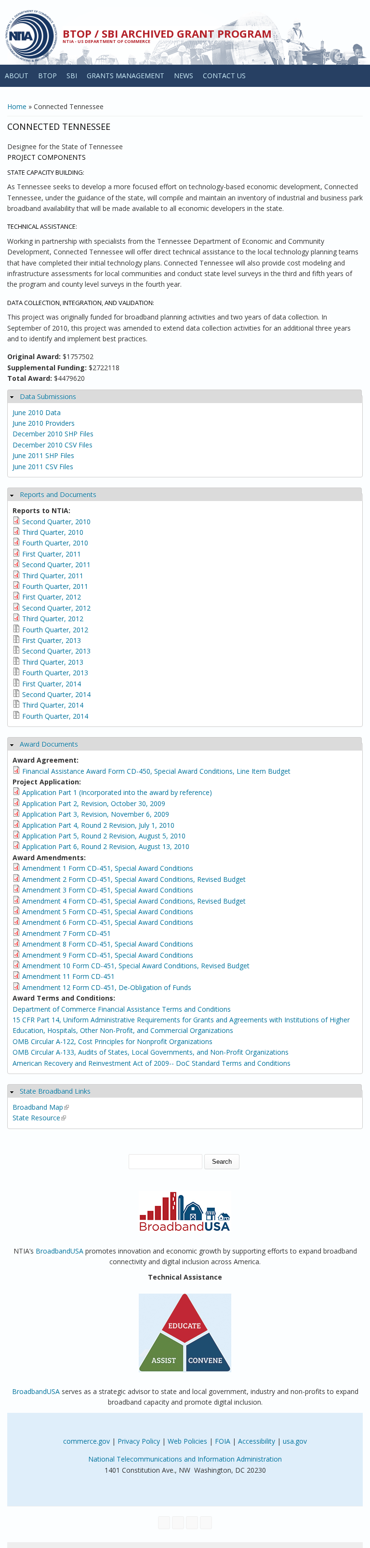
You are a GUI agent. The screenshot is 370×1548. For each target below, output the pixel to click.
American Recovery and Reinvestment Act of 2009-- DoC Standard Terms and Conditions (152, 1063)
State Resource (39, 1117)
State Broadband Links (55, 1091)
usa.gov (295, 1441)
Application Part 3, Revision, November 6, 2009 (95, 814)
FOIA (222, 1441)
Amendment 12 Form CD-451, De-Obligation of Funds (106, 987)
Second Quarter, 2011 (56, 564)
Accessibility (256, 1441)
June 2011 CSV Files (43, 466)
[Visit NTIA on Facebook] (164, 1522)
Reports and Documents (58, 494)
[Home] (31, 36)
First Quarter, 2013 (51, 640)
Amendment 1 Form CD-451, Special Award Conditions (107, 868)
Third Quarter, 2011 (52, 575)
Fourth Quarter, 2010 (55, 542)
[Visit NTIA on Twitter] (178, 1522)
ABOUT (16, 75)
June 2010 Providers (44, 423)
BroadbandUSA (59, 1250)
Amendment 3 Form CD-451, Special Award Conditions (107, 889)
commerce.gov (86, 1441)
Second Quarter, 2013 (56, 650)
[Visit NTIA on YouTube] (192, 1522)
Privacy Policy (139, 1441)
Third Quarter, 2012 (52, 618)
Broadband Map (41, 1107)
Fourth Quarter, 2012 (55, 629)
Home (16, 106)
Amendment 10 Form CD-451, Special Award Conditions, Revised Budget (136, 965)
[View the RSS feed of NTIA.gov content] (206, 1522)
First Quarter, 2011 (51, 553)
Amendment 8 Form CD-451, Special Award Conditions (107, 943)
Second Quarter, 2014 (56, 694)
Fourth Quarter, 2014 (55, 716)
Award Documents (49, 744)
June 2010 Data (37, 412)
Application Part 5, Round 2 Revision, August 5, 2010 (103, 835)
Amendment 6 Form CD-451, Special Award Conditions (107, 922)
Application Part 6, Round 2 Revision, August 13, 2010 (105, 846)
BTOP (47, 75)
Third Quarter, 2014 (52, 705)
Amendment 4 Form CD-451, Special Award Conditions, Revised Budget (134, 901)
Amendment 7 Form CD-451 (66, 933)
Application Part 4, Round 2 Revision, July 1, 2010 (98, 825)
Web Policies (187, 1441)
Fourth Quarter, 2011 (55, 586)
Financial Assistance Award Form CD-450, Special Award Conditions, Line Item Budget (156, 771)
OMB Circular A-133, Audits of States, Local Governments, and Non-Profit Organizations (151, 1052)
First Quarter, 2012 (51, 596)
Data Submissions (48, 396)
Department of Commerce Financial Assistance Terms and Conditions (122, 1009)
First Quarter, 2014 (51, 683)
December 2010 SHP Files (53, 433)
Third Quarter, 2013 (52, 662)
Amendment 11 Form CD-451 (68, 976)
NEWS (183, 75)
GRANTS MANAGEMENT (125, 75)
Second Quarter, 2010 (56, 521)
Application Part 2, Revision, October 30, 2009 (93, 803)
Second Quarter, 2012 (56, 608)
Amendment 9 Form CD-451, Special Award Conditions (107, 955)
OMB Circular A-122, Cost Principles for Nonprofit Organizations (112, 1041)
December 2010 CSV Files (52, 444)
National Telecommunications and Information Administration (185, 1459)
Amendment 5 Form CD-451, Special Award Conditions (107, 911)
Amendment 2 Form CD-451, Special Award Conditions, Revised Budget (134, 879)
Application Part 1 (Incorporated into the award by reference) (117, 792)
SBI (71, 75)
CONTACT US (224, 75)
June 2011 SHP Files (43, 455)
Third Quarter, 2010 (52, 532)
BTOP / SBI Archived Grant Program (167, 33)
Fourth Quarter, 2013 (55, 672)
